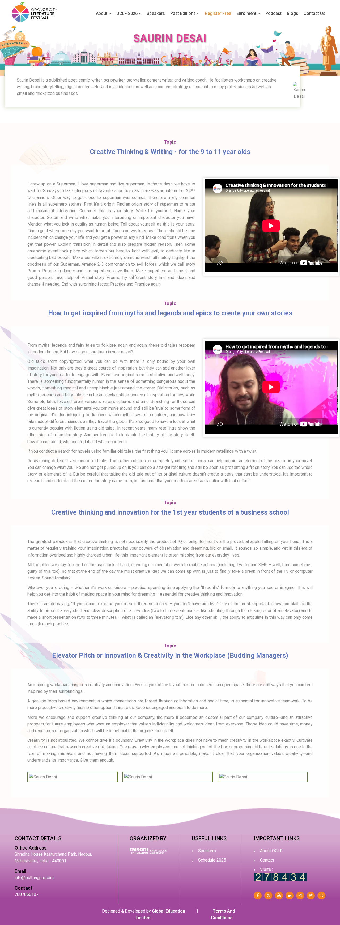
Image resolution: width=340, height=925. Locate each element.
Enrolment (246, 13)
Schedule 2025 (212, 860)
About (101, 13)
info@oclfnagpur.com (34, 877)
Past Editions (183, 13)
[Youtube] (279, 895)
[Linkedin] (290, 895)
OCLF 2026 (127, 13)
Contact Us (314, 13)
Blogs (292, 13)
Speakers (156, 13)
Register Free (218, 13)
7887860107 (27, 894)
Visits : (266, 869)
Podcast (273, 13)
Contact (267, 860)
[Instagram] (300, 895)
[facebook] (258, 895)
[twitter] (268, 895)
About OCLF (271, 850)
